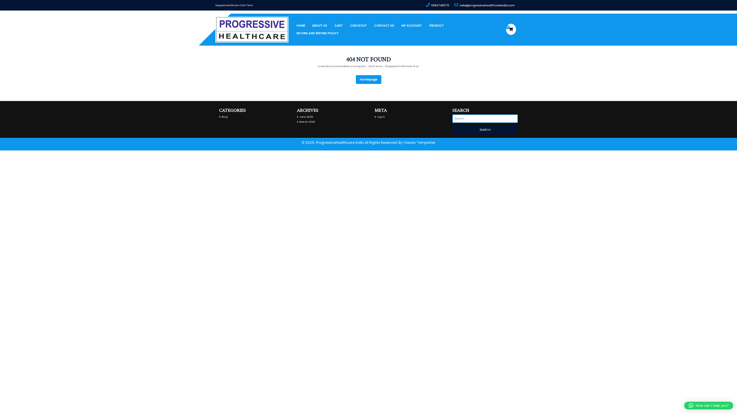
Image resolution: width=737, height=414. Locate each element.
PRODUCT (436, 26)
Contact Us (384, 26)
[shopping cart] (511, 29)
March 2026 (307, 122)
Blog (225, 117)
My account (412, 26)
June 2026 (306, 117)
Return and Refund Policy (317, 33)
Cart (339, 26)
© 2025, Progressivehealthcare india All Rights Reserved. (349, 142)
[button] (708, 405)
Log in (381, 117)
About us (319, 26)
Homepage (370, 79)
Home (301, 26)
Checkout (358, 26)
